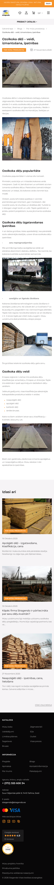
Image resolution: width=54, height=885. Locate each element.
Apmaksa (6, 766)
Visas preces (35, 741)
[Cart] (33, 13)
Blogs (32, 761)
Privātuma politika (11, 868)
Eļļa (32, 731)
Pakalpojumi (36, 771)
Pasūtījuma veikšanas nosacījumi (18, 873)
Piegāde (6, 761)
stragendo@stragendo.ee (14, 802)
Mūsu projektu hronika (13, 863)
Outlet (33, 736)
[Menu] (48, 13)
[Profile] (26, 13)
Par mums (7, 771)
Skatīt (48, 3)
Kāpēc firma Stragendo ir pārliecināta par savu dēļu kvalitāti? (25, 612)
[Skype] (18, 822)
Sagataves (7, 741)
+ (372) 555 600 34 (13, 783)
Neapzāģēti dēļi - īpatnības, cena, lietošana (22, 680)
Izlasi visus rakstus (43, 705)
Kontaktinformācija (39, 766)
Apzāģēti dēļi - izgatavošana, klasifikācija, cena (19, 545)
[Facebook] (9, 822)
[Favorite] (19, 13)
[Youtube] (13, 822)
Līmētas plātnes (9, 736)
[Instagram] (4, 822)
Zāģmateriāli (36, 727)
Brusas (5, 746)
